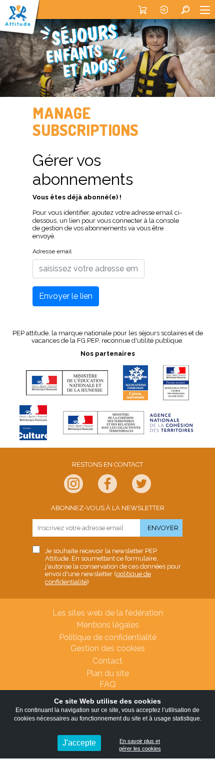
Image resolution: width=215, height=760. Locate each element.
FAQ (108, 684)
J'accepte (79, 743)
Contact (107, 661)
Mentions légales (107, 625)
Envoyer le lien (65, 296)
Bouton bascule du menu (205, 9)
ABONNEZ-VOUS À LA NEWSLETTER (107, 508)
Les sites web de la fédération (107, 613)
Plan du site (107, 673)
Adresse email (52, 251)
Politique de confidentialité (107, 637)
